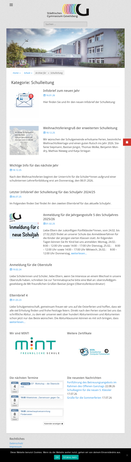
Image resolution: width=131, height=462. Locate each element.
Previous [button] (82, 351)
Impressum (16, 446)
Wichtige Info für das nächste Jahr (34, 165)
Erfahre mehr (70, 457)
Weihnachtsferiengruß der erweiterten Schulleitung (80, 128)
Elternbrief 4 (19, 295)
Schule (28, 72)
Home (17, 72)
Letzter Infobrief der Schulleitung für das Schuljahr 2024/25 (52, 192)
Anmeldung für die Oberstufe (31, 265)
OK (57, 457)
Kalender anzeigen (52, 423)
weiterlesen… (79, 253)
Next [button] (106, 351)
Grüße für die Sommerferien (84, 397)
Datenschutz (16, 443)
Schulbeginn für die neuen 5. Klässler (89, 390)
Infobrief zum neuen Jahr (61, 91)
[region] (94, 352)
